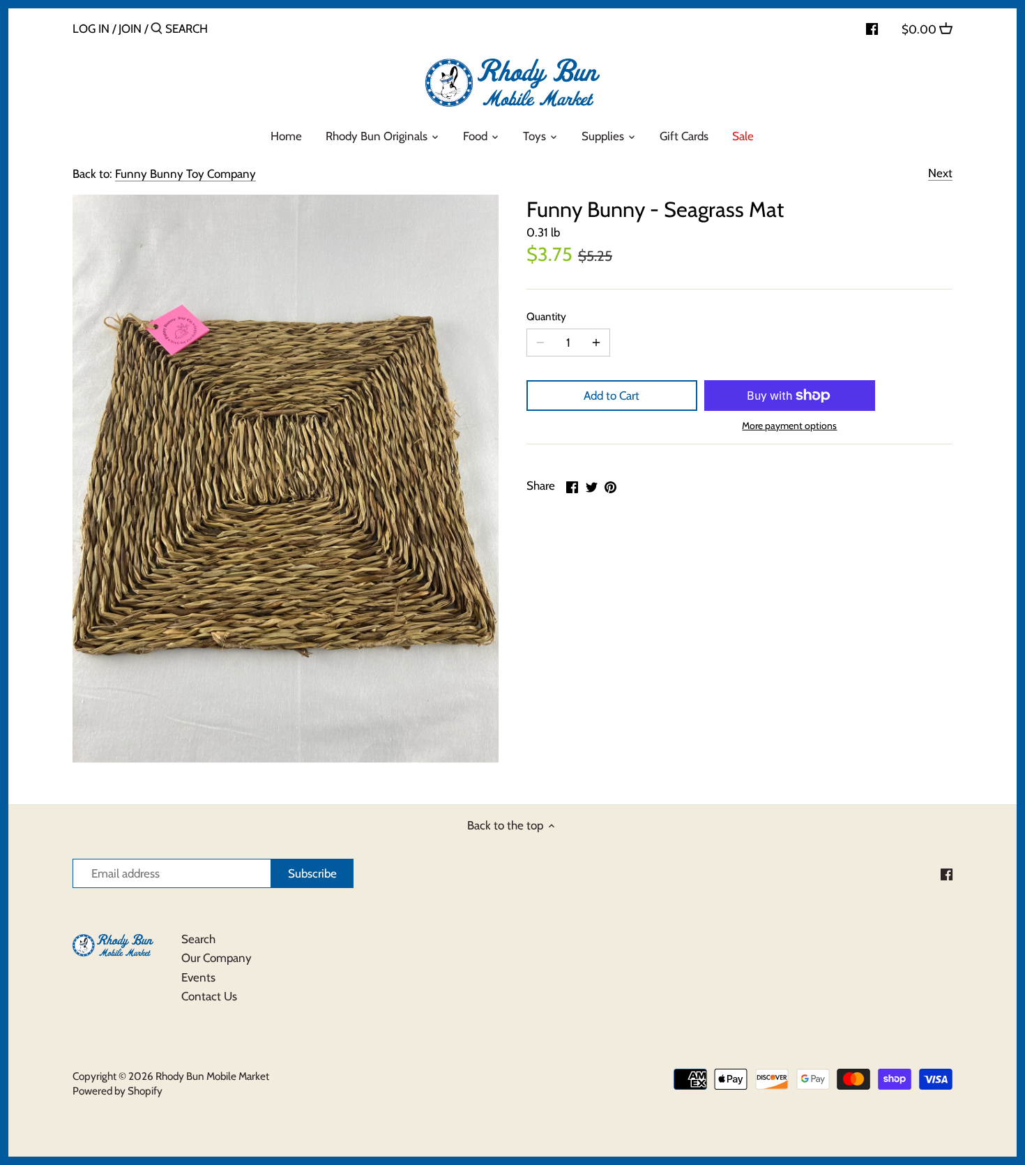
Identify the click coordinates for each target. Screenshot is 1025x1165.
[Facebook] (872, 28)
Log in (91, 29)
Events (198, 977)
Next (940, 173)
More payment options (789, 426)
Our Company (216, 958)
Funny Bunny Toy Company (185, 174)
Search (198, 939)
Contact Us (209, 996)
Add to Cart (611, 396)
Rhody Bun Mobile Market (212, 1076)
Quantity (546, 316)
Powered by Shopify (117, 1090)
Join (130, 29)
